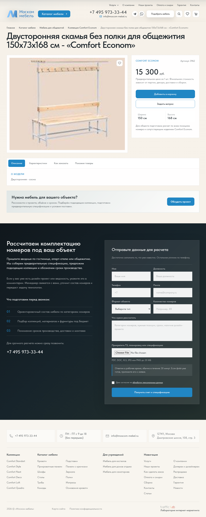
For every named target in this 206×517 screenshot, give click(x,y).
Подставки (72, 461)
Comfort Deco (14, 477)
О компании (128, 5)
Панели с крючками (77, 466)
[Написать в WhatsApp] (141, 14)
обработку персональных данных (148, 382)
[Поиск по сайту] (179, 13)
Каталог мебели (52, 14)
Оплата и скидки (165, 5)
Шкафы (41, 471)
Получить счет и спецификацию (152, 392)
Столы (40, 477)
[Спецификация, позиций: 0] (195, 13)
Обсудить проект (181, 201)
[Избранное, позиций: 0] (187, 13)
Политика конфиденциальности (86, 508)
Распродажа (180, 471)
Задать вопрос (165, 103)
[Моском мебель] (20, 13)
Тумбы (40, 482)
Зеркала (70, 471)
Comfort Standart (16, 461)
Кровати (42, 461)
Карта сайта (58, 508)
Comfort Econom (147, 60)
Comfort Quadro (15, 487)
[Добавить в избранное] (119, 63)
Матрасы (71, 482)
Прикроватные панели (49, 466)
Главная (11, 27)
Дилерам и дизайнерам (186, 466)
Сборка (148, 482)
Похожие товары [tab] (84, 163)
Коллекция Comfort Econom (82, 27)
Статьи (148, 493)
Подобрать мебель (160, 13)
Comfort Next (14, 471)
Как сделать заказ (154, 471)
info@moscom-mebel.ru (115, 16)
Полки (69, 477)
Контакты (194, 5)
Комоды (41, 487)
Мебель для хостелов (114, 461)
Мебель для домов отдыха (117, 466)
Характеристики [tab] (38, 163)
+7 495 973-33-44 (108, 12)
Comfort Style (14, 466)
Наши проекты (145, 5)
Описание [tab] (16, 163)
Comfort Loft (13, 482)
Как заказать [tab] (61, 163)
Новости (178, 487)
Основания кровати (77, 487)
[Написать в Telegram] (135, 14)
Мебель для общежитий (52, 27)
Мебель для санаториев (116, 471)
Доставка (178, 477)
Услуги (112, 5)
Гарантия (181, 5)
